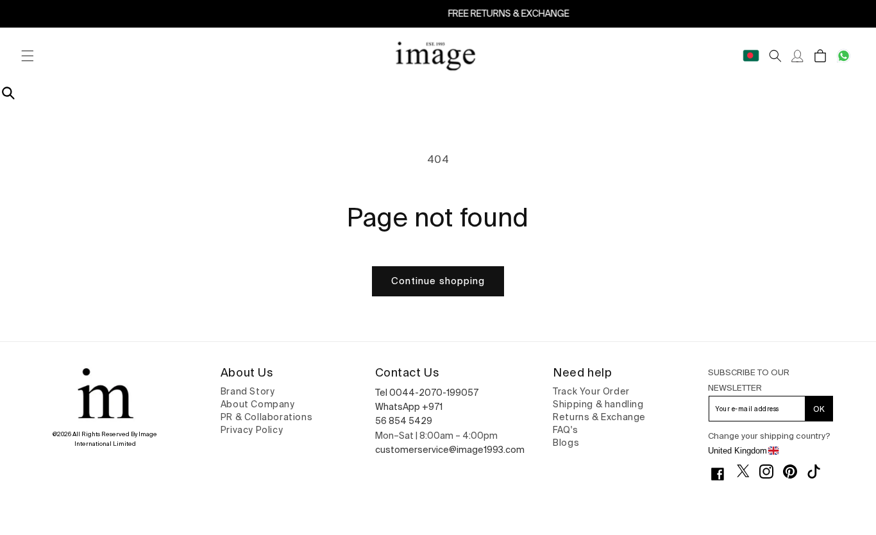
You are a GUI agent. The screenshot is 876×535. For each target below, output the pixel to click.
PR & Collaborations (266, 417)
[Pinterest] (795, 471)
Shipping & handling (598, 404)
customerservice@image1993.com (450, 450)
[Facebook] (722, 474)
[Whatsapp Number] (844, 56)
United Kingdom (737, 450)
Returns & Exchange (599, 417)
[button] (27, 56)
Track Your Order (591, 391)
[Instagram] (771, 471)
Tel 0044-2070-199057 (426, 392)
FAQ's (565, 430)
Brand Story (248, 391)
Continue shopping (438, 280)
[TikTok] (818, 471)
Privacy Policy (252, 430)
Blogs (566, 442)
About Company (258, 404)
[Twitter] (748, 471)
